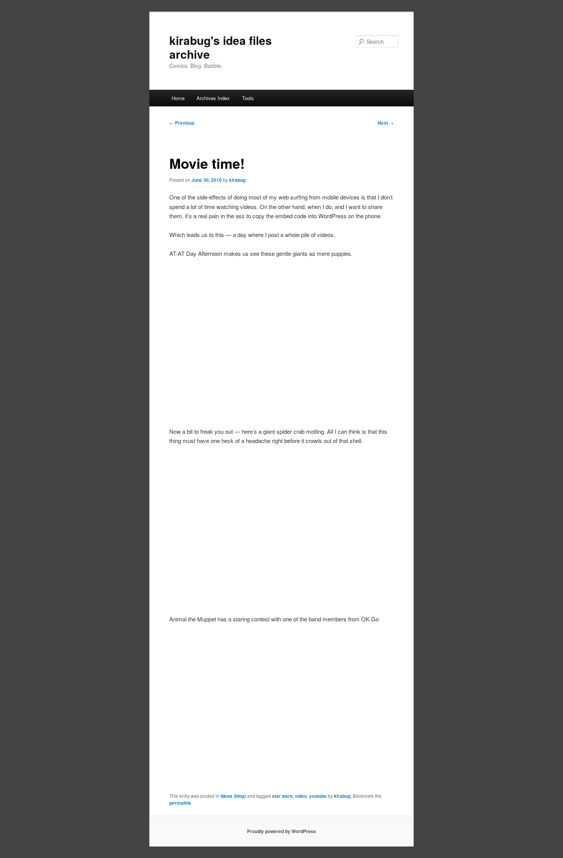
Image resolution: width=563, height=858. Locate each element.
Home (178, 98)
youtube (318, 795)
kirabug (237, 179)
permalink (180, 802)
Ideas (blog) (233, 795)
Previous (182, 122)
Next (386, 122)
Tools (248, 98)
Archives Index (213, 98)
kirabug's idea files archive (220, 47)
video (301, 795)
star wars (282, 795)
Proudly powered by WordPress (281, 831)
